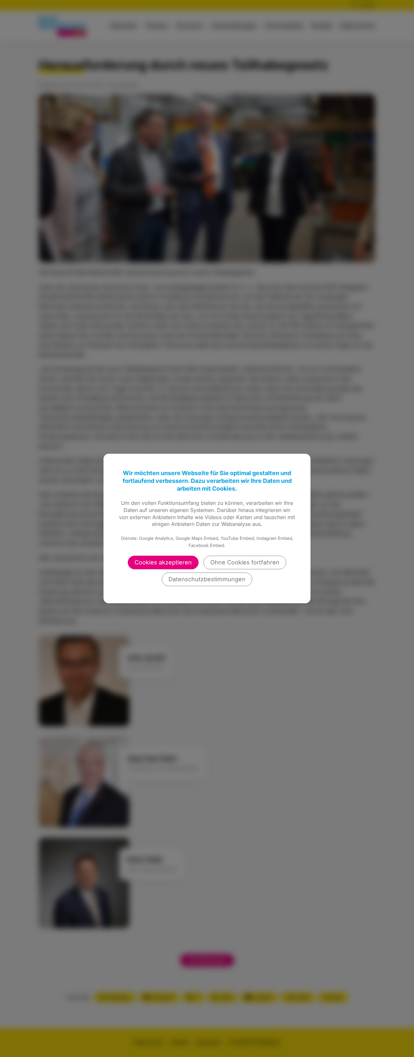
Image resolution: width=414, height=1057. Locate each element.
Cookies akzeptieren (163, 562)
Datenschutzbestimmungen (207, 579)
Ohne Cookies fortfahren (244, 562)
